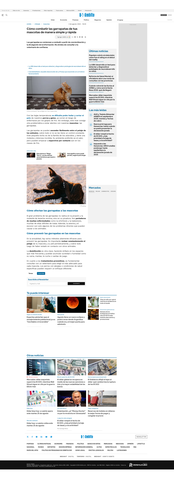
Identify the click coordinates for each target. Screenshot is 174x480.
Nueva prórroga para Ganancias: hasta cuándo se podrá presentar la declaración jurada (104, 127)
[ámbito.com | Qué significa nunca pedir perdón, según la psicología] (61, 155)
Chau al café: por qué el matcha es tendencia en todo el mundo (108, 301)
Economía (63, 20)
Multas (110, 450)
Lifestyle (37, 24)
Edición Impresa (65, 447)
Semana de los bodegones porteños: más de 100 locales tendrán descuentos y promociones (107, 315)
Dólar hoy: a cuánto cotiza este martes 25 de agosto (40, 424)
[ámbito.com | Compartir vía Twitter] (77, 37)
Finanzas (75, 20)
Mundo (41, 447)
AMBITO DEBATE (104, 456)
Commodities (105, 191)
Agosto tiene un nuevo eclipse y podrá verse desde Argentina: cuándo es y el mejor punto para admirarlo (71, 320)
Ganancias (26, 10)
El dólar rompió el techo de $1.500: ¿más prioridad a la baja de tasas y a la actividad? (104, 137)
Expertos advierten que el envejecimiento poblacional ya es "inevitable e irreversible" (41, 319)
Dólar (53, 20)
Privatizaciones (36, 10)
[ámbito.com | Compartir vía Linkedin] (79, 37)
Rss (134, 447)
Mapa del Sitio (32, 450)
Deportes (51, 447)
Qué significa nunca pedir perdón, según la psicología (76, 154)
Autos (99, 447)
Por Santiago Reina (62, 428)
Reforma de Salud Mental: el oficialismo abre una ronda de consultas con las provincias (101, 78)
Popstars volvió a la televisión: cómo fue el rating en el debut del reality (102, 57)
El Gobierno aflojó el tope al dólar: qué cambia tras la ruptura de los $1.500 (102, 381)
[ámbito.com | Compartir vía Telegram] (82, 37)
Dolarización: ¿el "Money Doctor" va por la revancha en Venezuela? (71, 412)
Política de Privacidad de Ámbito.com (57, 450)
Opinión (109, 20)
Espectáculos (111, 447)
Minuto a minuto (33, 377)
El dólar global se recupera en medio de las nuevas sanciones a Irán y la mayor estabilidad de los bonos (71, 383)
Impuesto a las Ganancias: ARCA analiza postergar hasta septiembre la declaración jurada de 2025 (104, 149)
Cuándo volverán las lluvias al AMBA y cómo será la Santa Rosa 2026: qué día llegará (101, 88)
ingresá (170, 15)
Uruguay (120, 20)
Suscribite (76, 283)
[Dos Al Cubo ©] (138, 465)
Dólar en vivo (16, 10)
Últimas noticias (44, 444)
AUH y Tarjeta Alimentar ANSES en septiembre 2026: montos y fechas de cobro (104, 117)
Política (86, 20)
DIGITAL (67, 456)
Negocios (97, 20)
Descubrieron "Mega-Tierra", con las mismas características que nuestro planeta (46, 156)
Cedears (113, 191)
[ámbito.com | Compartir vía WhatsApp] (72, 37)
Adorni (79, 10)
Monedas (91, 191)
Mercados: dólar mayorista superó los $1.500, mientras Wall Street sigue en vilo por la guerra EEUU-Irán (102, 98)
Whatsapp (51, 437)
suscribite (163, 15)
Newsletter (169, 19)
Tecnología (125, 447)
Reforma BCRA (70, 10)
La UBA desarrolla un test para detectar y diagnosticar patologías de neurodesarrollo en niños (102, 68)
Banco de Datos (94, 444)
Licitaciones (122, 450)
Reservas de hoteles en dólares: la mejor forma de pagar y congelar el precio (101, 413)
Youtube (46, 437)
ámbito (29, 24)
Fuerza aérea (59, 10)
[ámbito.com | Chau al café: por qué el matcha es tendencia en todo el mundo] (93, 302)
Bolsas (98, 191)
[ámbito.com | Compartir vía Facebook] (75, 37)
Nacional (30, 447)
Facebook (32, 437)
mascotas (46, 24)
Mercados (108, 444)
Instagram (36, 437)
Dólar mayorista (48, 10)
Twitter (28, 437)
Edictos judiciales (96, 450)
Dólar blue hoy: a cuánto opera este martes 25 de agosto (40, 412)
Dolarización (88, 10)
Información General (84, 447)
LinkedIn (41, 437)
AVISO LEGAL (80, 450)
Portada (30, 444)
